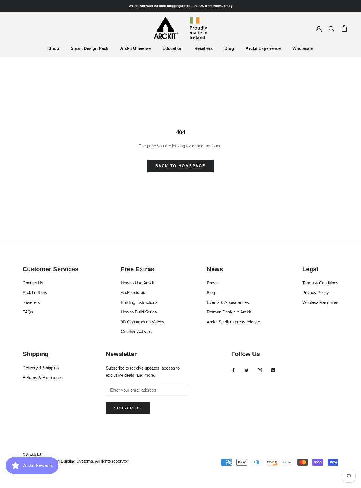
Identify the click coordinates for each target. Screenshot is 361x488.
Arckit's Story (35, 292)
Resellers (203, 48)
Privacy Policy (315, 292)
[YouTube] (273, 370)
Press (212, 283)
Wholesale (302, 48)
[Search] (331, 28)
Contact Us (33, 283)
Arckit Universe (135, 48)
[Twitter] (247, 370)
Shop (54, 48)
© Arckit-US (32, 455)
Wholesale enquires (320, 302)
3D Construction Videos (142, 321)
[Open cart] (344, 28)
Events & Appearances (228, 302)
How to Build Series (139, 312)
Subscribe (128, 408)
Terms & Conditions (320, 283)
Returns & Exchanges (43, 377)
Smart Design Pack (89, 48)
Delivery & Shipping (41, 367)
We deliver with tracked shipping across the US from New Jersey (181, 6)
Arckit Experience (263, 48)
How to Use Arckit (137, 283)
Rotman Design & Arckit (229, 312)
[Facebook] (233, 370)
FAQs (28, 312)
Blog (229, 48)
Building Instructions (139, 302)
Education (172, 48)
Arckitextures (133, 292)
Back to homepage (180, 166)
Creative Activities (137, 331)
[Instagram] (260, 370)
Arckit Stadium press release (233, 321)
